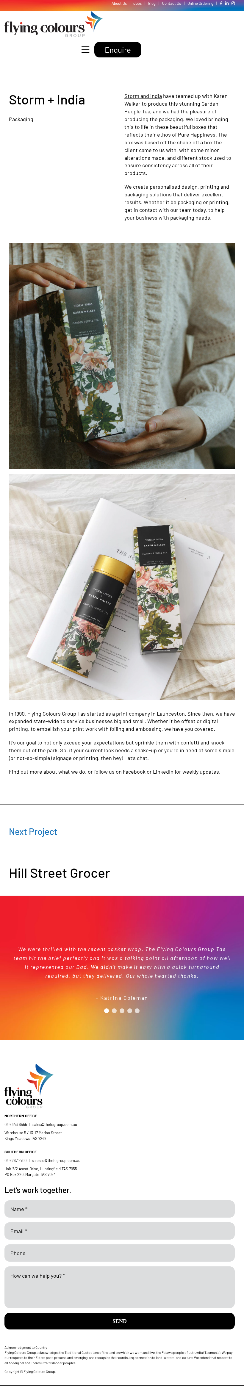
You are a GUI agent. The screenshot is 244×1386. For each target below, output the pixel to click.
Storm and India (143, 96)
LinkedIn (163, 771)
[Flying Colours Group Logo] (53, 14)
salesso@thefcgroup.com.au (56, 1160)
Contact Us (171, 3)
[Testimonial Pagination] (106, 1010)
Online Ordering (200, 3)
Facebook (134, 771)
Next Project (33, 831)
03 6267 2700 (15, 1160)
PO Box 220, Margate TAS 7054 (30, 1174)
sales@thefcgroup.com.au (54, 1124)
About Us (119, 3)
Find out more (25, 771)
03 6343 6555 (15, 1124)
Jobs (137, 3)
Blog (152, 3)
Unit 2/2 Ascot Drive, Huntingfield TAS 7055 (40, 1168)
